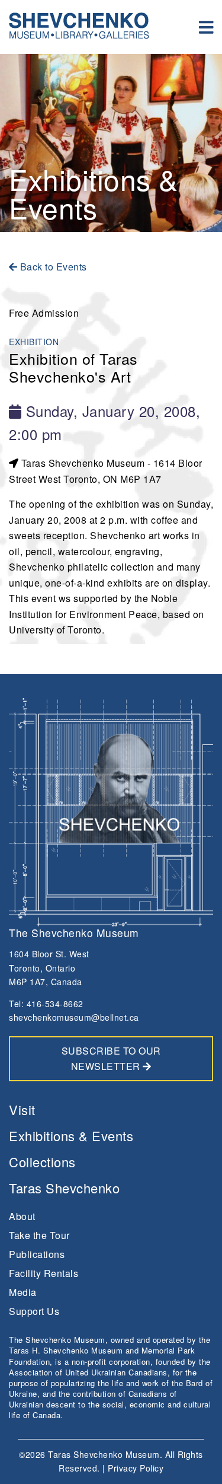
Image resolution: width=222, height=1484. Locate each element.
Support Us (34, 1311)
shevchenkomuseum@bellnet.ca (74, 1017)
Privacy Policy (135, 1468)
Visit (22, 1109)
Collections (42, 1161)
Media (23, 1292)
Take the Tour (39, 1235)
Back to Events (52, 266)
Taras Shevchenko (64, 1188)
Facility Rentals (43, 1273)
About (22, 1216)
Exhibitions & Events (71, 1135)
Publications (37, 1254)
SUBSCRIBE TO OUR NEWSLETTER (111, 1058)
